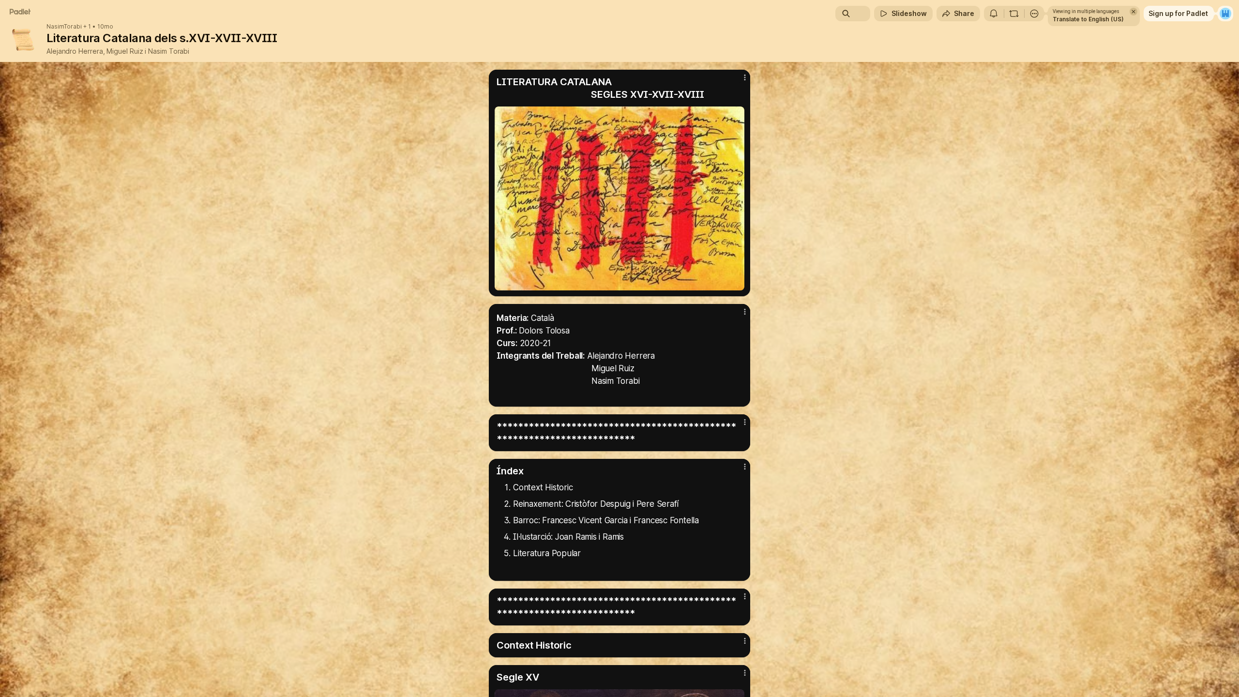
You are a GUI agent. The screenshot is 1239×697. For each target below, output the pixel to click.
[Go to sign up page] (1225, 13)
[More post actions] (744, 77)
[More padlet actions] (1034, 13)
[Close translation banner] (1133, 11)
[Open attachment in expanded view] (619, 198)
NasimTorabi (64, 26)
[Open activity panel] (993, 13)
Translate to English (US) (1088, 19)
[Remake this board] (1014, 13)
